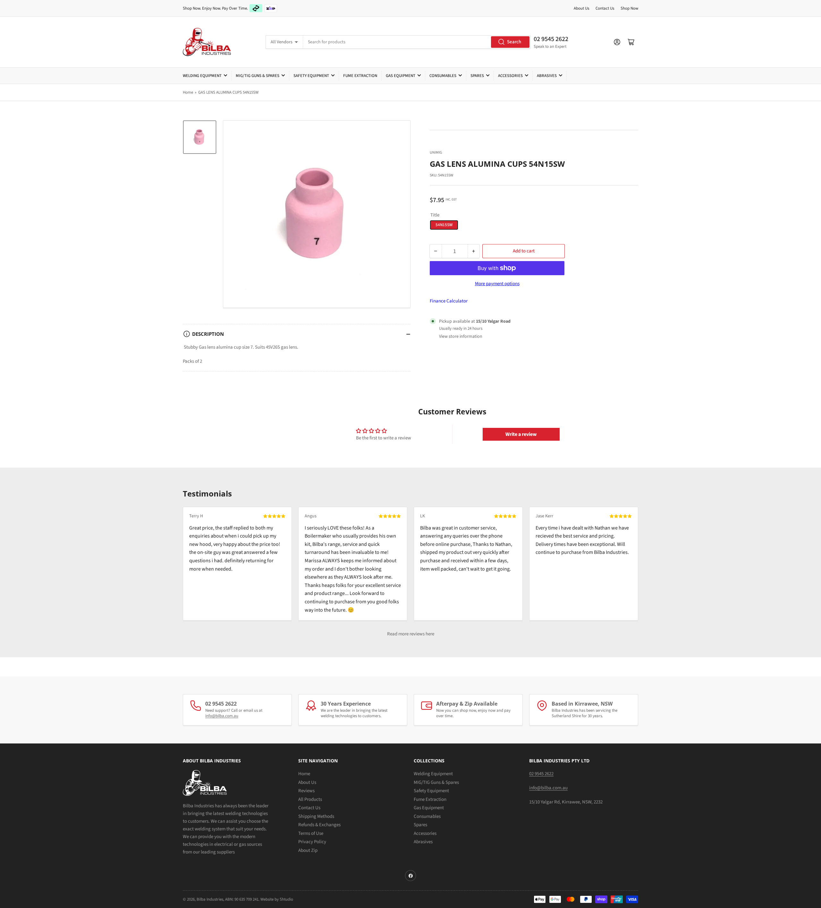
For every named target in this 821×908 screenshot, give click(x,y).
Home (188, 92)
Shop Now (629, 8)
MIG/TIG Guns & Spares (257, 76)
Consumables (442, 76)
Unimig (436, 152)
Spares (477, 76)
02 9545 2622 (551, 39)
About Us (581, 8)
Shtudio (286, 899)
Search (514, 41)
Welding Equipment (202, 76)
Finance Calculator (449, 301)
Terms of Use (310, 833)
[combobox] (416, 42)
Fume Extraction (360, 76)
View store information (460, 336)
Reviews (306, 790)
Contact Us (605, 8)
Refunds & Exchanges (319, 824)
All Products (310, 799)
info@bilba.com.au (221, 716)
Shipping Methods (316, 816)
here (430, 634)
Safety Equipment (311, 76)
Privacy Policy (312, 841)
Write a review (521, 434)
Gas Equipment (400, 76)
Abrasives (547, 76)
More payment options (497, 283)
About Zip (307, 850)
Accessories (510, 76)
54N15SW (444, 225)
